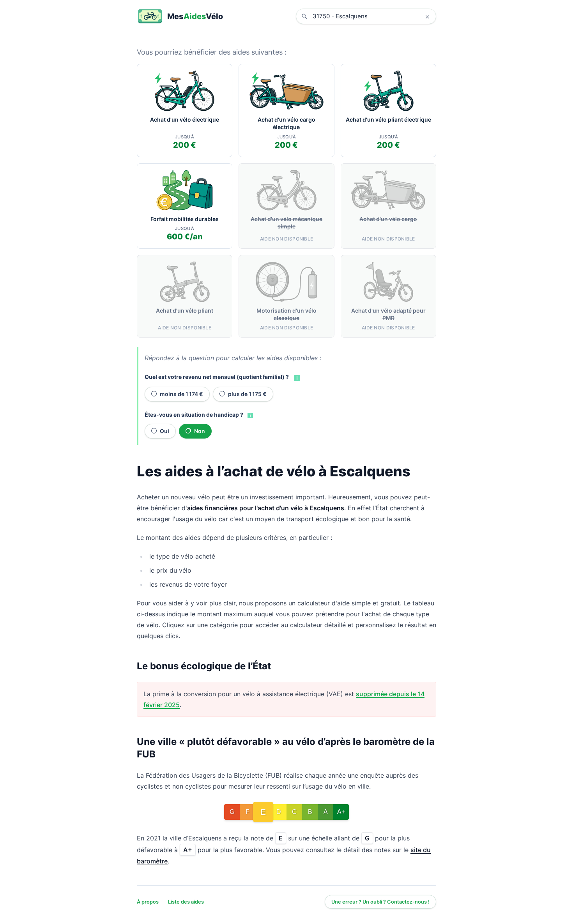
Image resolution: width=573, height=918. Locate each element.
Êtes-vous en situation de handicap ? (194, 414)
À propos (148, 902)
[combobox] (372, 16)
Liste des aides (186, 902)
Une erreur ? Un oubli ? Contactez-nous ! (380, 902)
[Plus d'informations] (296, 377)
